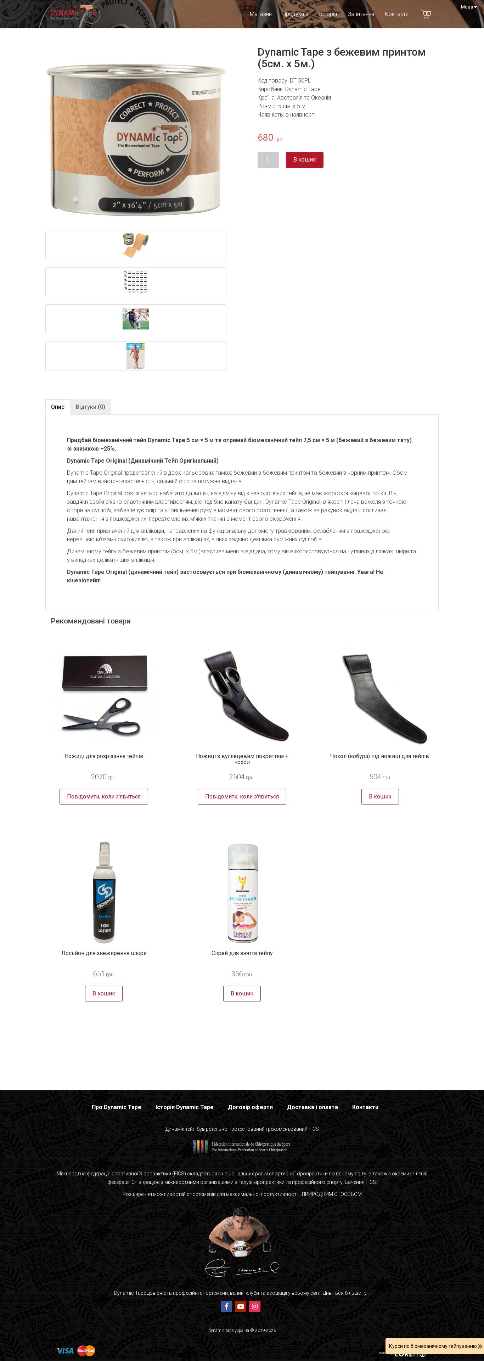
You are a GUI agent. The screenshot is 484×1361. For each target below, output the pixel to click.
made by (386, 1353)
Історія (328, 14)
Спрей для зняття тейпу (242, 953)
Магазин (261, 14)
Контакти (397, 14)
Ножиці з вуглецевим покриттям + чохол (242, 759)
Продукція (295, 14)
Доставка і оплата (312, 1107)
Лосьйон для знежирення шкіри (104, 953)
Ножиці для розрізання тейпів (103, 756)
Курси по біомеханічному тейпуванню (433, 1346)
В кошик (304, 159)
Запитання (361, 14)
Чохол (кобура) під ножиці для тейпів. (380, 756)
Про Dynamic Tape (116, 1107)
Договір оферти (250, 1107)
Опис (57, 406)
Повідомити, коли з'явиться (104, 796)
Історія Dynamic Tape (185, 1107)
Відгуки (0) (90, 406)
